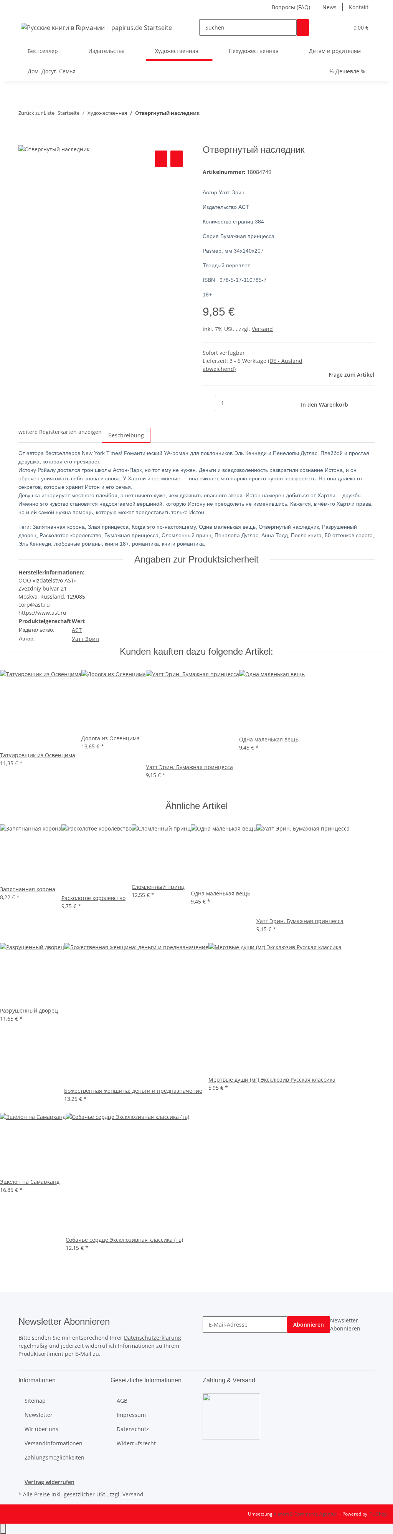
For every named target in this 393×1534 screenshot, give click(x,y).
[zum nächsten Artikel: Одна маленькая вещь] (219, 114)
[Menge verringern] (209, 403)
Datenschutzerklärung (152, 1337)
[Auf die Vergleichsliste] (161, 159)
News (329, 7)
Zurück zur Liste (36, 112)
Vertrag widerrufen (49, 1482)
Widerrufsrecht (136, 1443)
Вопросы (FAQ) (291, 7)
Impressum (131, 1414)
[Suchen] (303, 27)
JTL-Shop (377, 1514)
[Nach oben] (3, 1529)
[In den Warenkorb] (24, 140)
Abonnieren (308, 1324)
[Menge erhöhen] (276, 403)
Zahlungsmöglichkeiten (54, 1457)
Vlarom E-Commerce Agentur (305, 1514)
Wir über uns (41, 1429)
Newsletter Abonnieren (345, 1324)
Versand (262, 329)
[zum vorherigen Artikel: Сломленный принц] (206, 114)
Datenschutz (133, 1429)
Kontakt (358, 7)
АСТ (77, 630)
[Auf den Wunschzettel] (176, 159)
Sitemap (35, 1400)
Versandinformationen (54, 1443)
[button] (327, 27)
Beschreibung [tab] (126, 435)
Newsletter (39, 1414)
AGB (122, 1400)
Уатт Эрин (85, 638)
